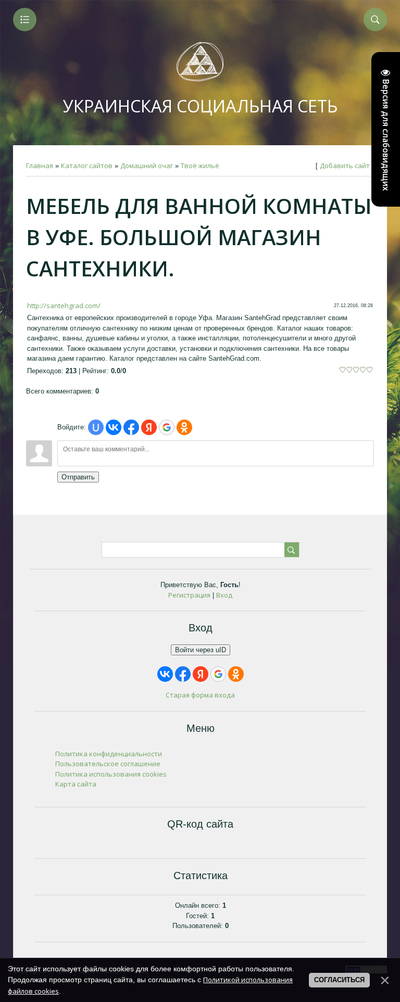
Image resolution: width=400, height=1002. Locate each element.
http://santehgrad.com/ (64, 305)
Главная (39, 165)
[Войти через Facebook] (131, 427)
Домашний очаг (146, 165)
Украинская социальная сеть (200, 106)
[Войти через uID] (96, 427)
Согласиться (339, 980)
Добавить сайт (345, 165)
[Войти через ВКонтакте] (113, 427)
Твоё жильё (200, 165)
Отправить (78, 477)
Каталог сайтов (87, 165)
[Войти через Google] (166, 427)
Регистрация (189, 595)
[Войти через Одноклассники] (184, 427)
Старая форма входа (200, 695)
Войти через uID (200, 650)
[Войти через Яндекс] (149, 427)
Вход (224, 595)
